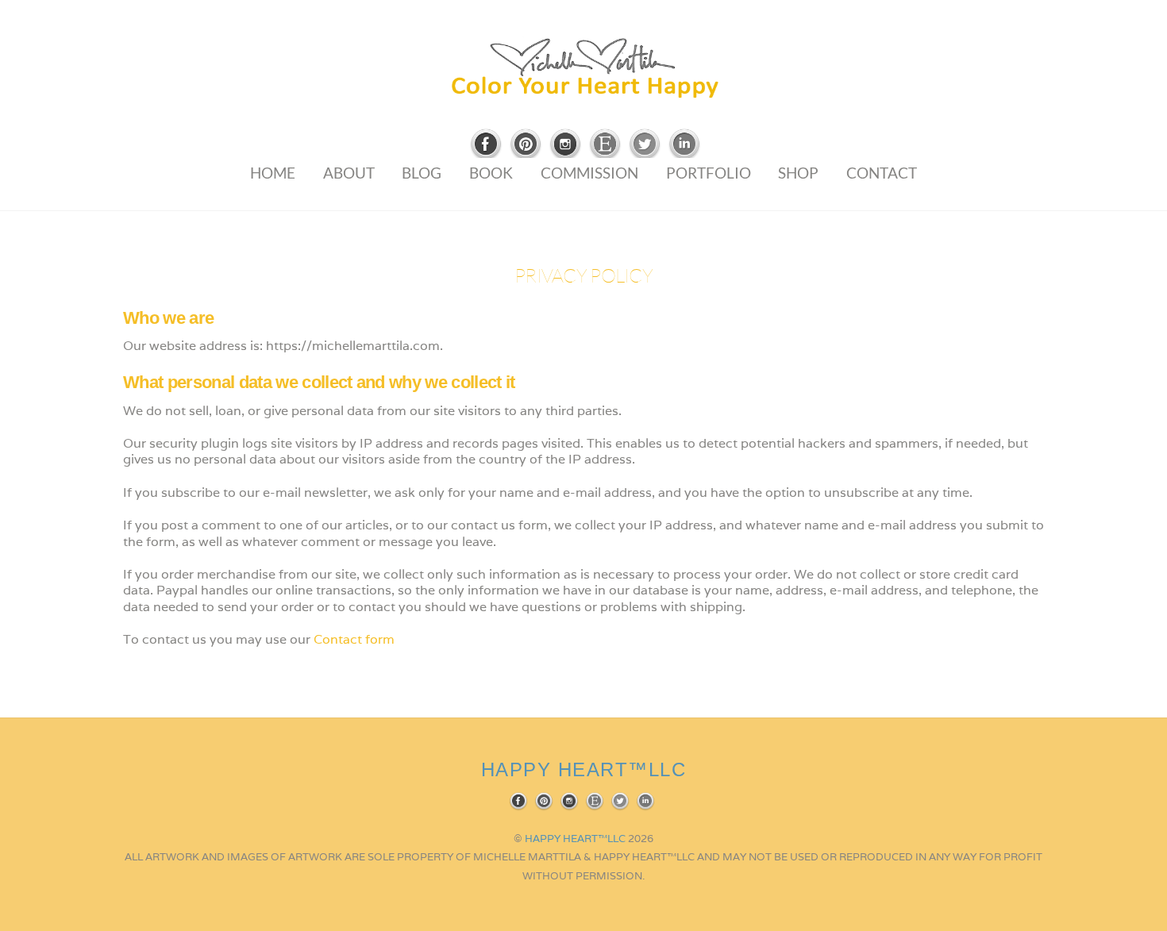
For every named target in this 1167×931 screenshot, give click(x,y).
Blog (421, 173)
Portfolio (708, 173)
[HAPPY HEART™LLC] (584, 92)
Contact (881, 173)
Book (491, 173)
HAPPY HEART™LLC (575, 838)
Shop (798, 173)
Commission (589, 173)
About (349, 173)
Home (272, 173)
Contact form (354, 639)
